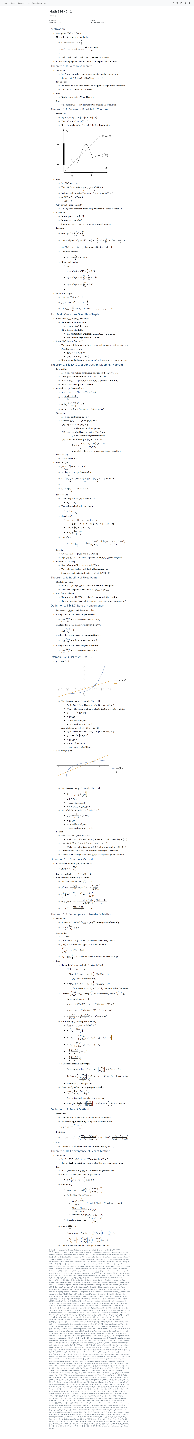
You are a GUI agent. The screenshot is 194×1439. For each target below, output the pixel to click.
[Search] (189, 3)
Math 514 (52, 16)
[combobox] (189, 3)
